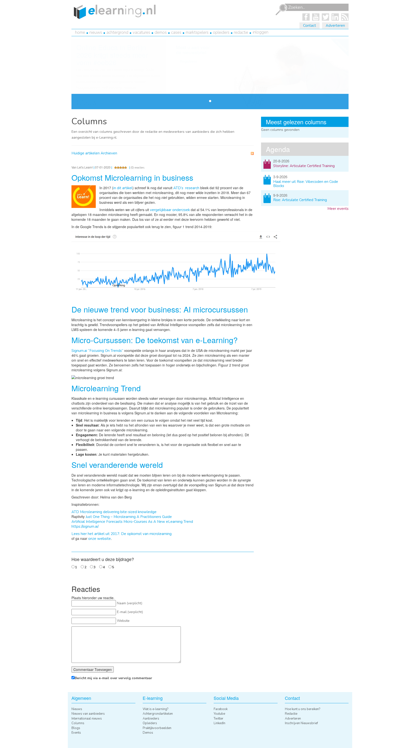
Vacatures (141, 32)
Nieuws (95, 32)
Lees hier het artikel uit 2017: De (98, 533)
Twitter (218, 718)
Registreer (188, 61)
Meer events (338, 208)
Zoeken (281, 10)
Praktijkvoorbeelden (157, 728)
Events (76, 732)
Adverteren (335, 25)
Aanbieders (151, 718)
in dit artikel (122, 188)
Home (80, 32)
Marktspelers (197, 32)
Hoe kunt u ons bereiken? (302, 709)
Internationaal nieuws (86, 718)
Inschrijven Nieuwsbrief (301, 723)
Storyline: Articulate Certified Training (304, 165)
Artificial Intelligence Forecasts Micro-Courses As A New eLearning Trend (132, 521)
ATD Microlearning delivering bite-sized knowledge (114, 511)
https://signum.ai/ (85, 526)
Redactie (241, 32)
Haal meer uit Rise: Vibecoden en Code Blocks (305, 183)
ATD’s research (186, 188)
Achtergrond (117, 32)
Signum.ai (79, 350)
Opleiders (221, 32)
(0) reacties (138, 167)
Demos (161, 32)
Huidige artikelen (85, 153)
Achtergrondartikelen (158, 714)
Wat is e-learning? (155, 709)
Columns (77, 723)
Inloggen (260, 32)
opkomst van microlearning (149, 533)
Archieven (109, 153)
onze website (99, 538)
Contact (309, 25)
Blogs (75, 728)
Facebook (221, 709)
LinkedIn (219, 723)
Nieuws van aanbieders (88, 714)
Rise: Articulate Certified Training (300, 199)
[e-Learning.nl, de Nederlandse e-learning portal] (113, 11)
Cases (176, 32)
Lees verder (152, 92)
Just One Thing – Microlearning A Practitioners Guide (129, 516)
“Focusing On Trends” (105, 350)
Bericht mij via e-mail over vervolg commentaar (113, 678)
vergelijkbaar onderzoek (170, 209)
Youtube (219, 714)
